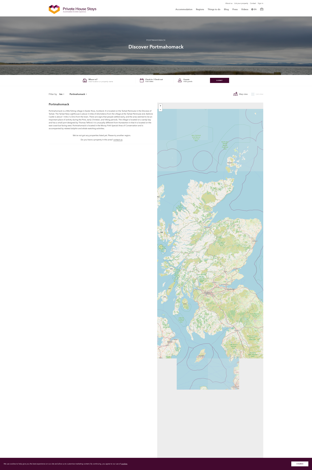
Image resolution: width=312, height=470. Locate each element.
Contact (253, 3)
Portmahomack (77, 94)
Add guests (187, 81)
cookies (124, 464)
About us (228, 3)
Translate (252, 22)
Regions (200, 9)
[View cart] (261, 9)
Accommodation (184, 9)
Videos (244, 9)
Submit (219, 80)
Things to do (214, 9)
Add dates (149, 81)
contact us (117, 140)
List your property (241, 3)
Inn (60, 94)
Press (235, 9)
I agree (300, 464)
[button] (160, 106)
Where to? (92, 79)
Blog (226, 9)
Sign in (260, 3)
